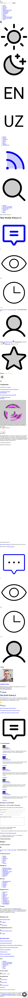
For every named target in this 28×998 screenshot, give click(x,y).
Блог (4, 142)
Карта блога (4, 982)
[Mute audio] (0, 432)
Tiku (3, 893)
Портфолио (5, 139)
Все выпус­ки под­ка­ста (5, 544)
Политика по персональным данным (8, 833)
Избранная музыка (7, 881)
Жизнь (4, 895)
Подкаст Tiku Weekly (7, 18)
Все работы (5, 870)
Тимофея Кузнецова (16, 908)
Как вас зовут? (3, 809)
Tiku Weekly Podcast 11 (8, 695)
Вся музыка (5, 882)
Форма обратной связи (5, 919)
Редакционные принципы (6, 943)
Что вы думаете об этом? (6, 816)
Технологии (5, 902)
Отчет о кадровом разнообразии (7, 956)
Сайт (1, 814)
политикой (3, 995)
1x (3, 432)
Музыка (4, 141)
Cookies (3, 933)
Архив (4, 19)
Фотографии (5, 12)
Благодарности (5, 985)
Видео (4, 14)
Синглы (4, 6)
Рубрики (4, 15)
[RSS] (14, 175)
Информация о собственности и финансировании (11, 945)
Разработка (5, 900)
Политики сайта (4, 938)
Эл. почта (2, 812)
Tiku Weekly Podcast (7, 708)
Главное (4, 136)
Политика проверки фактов (6, 940)
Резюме (4, 138)
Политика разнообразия (5, 954)
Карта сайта (4, 979)
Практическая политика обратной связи (9, 947)
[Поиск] (14, 203)
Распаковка (5, 901)
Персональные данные (7, 930)
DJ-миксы (5, 7)
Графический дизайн (7, 10)
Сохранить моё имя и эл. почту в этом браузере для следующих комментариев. (11, 836)
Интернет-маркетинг (7, 869)
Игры (4, 896)
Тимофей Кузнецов (8, 342)
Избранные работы (7, 868)
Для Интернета (6, 11)
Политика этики (3, 951)
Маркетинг (5, 897)
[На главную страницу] (1, 22)
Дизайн (4, 894)
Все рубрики (6, 903)
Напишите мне (6, 144)
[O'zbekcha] (14, 134)
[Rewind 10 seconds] (1, 432)
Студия (4, 887)
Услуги (4, 5)
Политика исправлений (5, 949)
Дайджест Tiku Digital (7, 17)
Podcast (1, 708)
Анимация (5, 13)
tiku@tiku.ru (4, 925)
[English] (14, 106)
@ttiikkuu (4, 922)
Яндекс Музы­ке (10, 546)
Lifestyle (4, 892)
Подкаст (14, 708)
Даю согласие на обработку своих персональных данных (14, 830)
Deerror (4, 8)
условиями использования (6, 994)
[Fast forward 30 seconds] (5, 432)
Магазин (4, 143)
